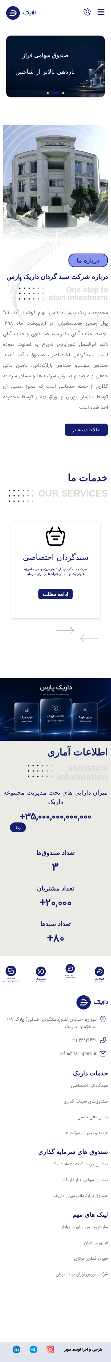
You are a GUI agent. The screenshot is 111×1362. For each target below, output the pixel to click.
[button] (63, 93)
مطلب (55, 594)
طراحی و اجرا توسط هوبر (83, 1349)
